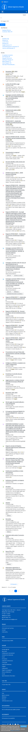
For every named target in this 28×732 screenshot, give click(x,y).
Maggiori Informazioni (15, 730)
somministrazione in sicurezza (10, 46)
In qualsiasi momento (7, 55)
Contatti (4, 630)
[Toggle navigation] (2, 12)
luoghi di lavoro (7, 45)
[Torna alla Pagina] (1, 18)
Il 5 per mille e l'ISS (6, 684)
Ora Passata (6, 56)
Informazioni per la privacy (8, 628)
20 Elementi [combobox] (13, 584)
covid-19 (5, 42)
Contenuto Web (7, 31)
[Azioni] (2, 2)
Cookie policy (5, 632)
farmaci (5, 40)
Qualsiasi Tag (5, 38)
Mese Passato (6, 61)
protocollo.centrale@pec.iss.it (10, 619)
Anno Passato (6, 63)
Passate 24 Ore (7, 58)
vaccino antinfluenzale (8, 48)
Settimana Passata (7, 59)
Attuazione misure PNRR (7, 640)
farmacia (5, 43)
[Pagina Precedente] (9, 591)
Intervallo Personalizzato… (8, 64)
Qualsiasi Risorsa (6, 30)
